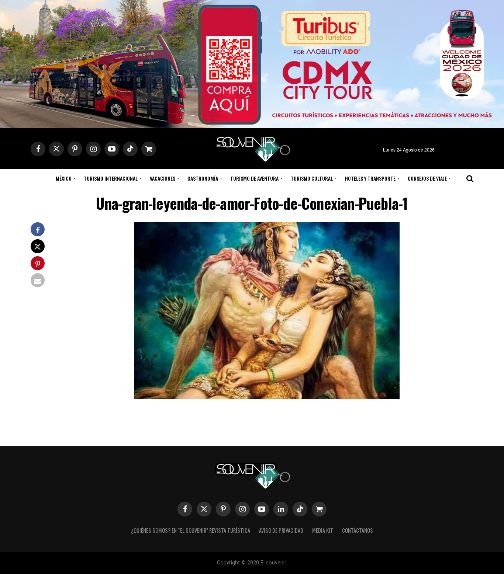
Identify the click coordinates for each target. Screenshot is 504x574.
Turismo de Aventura (254, 178)
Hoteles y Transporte (370, 178)
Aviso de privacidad (281, 530)
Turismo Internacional (111, 178)
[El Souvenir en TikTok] (300, 509)
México (64, 178)
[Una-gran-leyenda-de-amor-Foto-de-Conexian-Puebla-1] (267, 397)
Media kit (322, 530)
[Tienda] (319, 509)
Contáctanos (357, 530)
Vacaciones (162, 178)
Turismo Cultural (312, 178)
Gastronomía (202, 178)
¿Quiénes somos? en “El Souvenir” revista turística (190, 530)
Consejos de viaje (427, 178)
